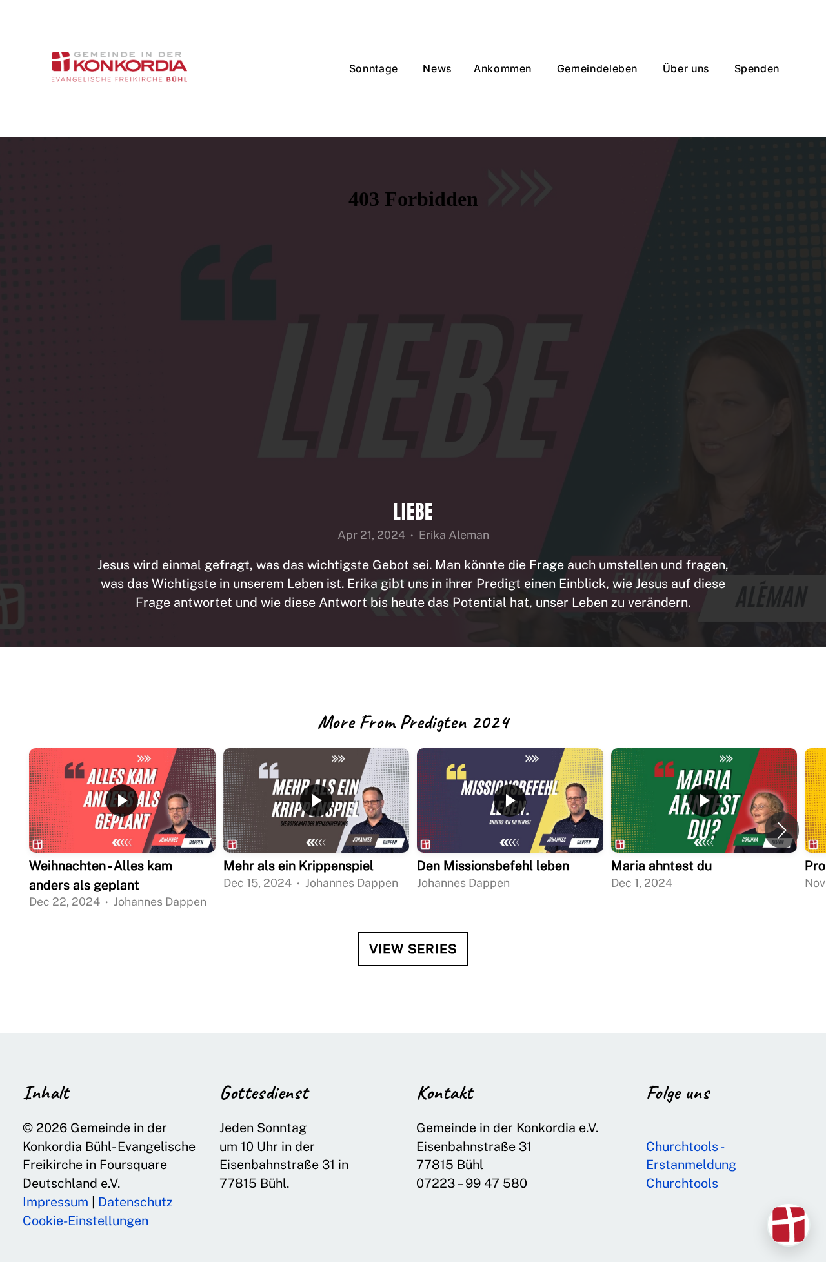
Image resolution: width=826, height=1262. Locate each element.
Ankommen (504, 68)
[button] (782, 830)
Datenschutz (135, 1201)
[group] (122, 830)
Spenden (757, 68)
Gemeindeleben (599, 68)
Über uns (687, 68)
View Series (413, 949)
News (437, 68)
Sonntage (375, 68)
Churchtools (682, 1182)
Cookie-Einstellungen (85, 1220)
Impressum (55, 1201)
